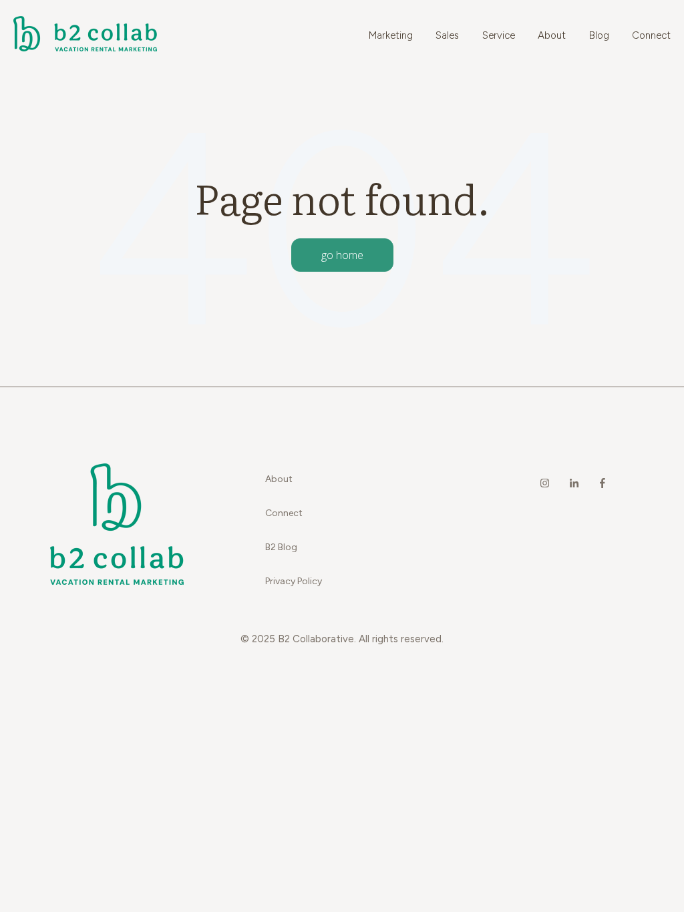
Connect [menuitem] (284, 513)
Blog (599, 35)
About (552, 35)
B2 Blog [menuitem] (281, 547)
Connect (651, 35)
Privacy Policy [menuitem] (293, 581)
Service (498, 35)
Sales (447, 35)
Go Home (342, 255)
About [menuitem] (279, 479)
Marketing (391, 35)
